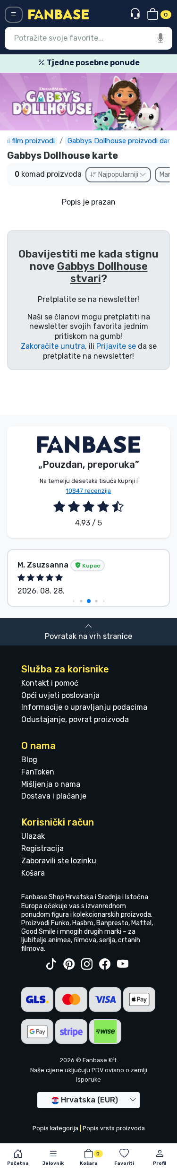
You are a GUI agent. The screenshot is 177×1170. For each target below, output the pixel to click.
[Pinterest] (69, 964)
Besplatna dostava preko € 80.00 (105, 62)
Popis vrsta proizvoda (114, 1128)
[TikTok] (51, 964)
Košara (33, 873)
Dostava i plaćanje (53, 795)
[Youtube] (122, 964)
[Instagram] (87, 964)
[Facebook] (104, 964)
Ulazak (33, 836)
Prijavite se (116, 346)
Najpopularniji (118, 175)
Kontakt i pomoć (49, 683)
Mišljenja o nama (50, 784)
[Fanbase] (58, 13)
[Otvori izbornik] (14, 15)
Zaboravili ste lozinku (58, 860)
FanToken (37, 771)
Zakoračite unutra (53, 346)
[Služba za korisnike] (136, 13)
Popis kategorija (55, 1128)
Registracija (42, 848)
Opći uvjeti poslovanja (60, 695)
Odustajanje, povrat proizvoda (75, 719)
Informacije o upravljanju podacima (84, 707)
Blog (29, 759)
